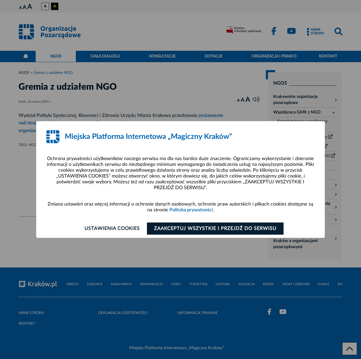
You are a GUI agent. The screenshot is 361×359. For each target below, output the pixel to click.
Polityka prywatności (191, 210)
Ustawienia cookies (112, 228)
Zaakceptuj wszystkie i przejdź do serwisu (215, 228)
